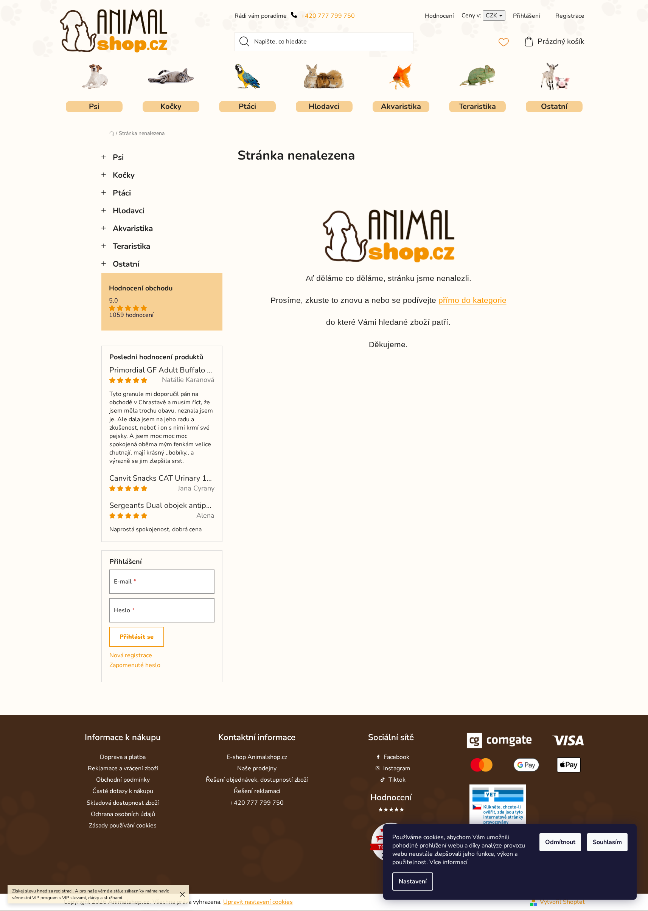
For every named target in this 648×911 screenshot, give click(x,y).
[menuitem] (94, 107)
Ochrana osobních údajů (123, 814)
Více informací (448, 862)
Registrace (569, 16)
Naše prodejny (257, 769)
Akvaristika (133, 228)
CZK (492, 15)
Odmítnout (560, 842)
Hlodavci (129, 210)
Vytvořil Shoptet (562, 902)
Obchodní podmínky (123, 780)
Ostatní (126, 264)
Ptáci (122, 193)
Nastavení (413, 881)
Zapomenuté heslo (134, 665)
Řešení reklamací (257, 791)
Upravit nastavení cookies (258, 902)
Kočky (124, 175)
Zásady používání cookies (123, 825)
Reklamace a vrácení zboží (123, 769)
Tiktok (397, 780)
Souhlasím (607, 842)
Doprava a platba (123, 757)
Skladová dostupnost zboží (123, 803)
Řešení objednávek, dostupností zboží (257, 780)
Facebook (396, 757)
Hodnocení (391, 798)
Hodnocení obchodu (140, 288)
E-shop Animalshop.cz (257, 757)
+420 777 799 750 (328, 16)
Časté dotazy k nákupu (122, 791)
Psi (118, 157)
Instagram (396, 769)
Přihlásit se (137, 637)
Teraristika (131, 246)
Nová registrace (130, 655)
